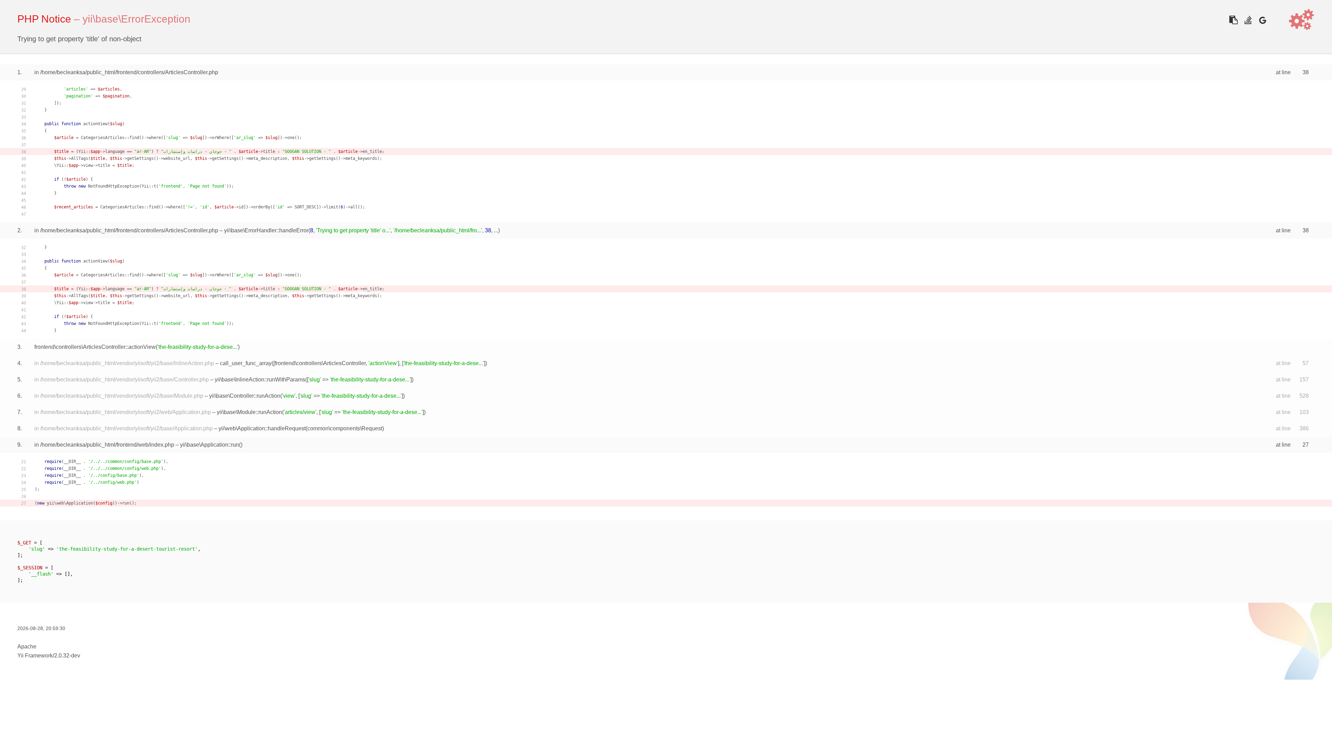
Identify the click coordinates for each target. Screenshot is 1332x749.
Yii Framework (35, 655)
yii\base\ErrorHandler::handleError (266, 230)
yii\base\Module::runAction (249, 412)
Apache (26, 646)
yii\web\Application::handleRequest (262, 428)
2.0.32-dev (67, 655)
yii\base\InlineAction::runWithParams (260, 379)
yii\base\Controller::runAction (244, 396)
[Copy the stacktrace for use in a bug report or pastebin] (1233, 20)
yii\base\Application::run (209, 445)
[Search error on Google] (1262, 20)
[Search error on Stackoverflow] (1248, 20)
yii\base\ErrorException (136, 19)
